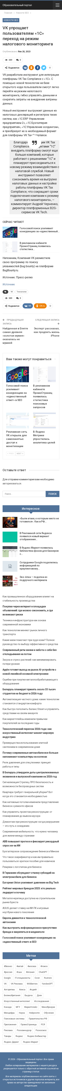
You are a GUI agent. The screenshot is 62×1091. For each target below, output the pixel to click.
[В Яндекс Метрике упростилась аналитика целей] (44, 420)
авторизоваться (12, 483)
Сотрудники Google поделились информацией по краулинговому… (39, 565)
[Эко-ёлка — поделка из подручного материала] (10, 580)
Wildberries (32, 984)
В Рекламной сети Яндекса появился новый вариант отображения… (36, 536)
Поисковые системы (14, 1019)
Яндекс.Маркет (30, 1042)
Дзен (39, 995)
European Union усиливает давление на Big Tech (31, 882)
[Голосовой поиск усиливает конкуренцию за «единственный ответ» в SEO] (10, 232)
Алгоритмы (9, 989)
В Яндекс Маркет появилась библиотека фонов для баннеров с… (39, 550)
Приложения (10, 1024)
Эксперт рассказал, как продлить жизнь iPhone (46, 332)
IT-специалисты (22, 978)
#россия (8, 972)
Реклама (8, 1030)
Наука (22, 1013)
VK (12, 292)
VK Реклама (17, 984)
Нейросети (34, 1013)
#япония (30, 972)
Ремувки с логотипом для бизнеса (22, 867)
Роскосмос (41, 1030)
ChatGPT (43, 972)
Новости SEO (11, 20)
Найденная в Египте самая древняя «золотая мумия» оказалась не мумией (15, 335)
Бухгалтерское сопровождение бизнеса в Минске (31, 851)
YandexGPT (47, 984)
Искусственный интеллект (17, 1001)
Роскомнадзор (24, 1030)
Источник (9, 284)
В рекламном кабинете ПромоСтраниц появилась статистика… (35, 246)
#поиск (44, 966)
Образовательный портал (17, 5)
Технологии (22, 292)
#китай (20, 966)
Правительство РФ (38, 1019)
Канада (8, 1007)
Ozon (37, 978)
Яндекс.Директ (11, 1042)
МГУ (18, 1007)
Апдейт (33, 989)
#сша (19, 972)
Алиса (22, 989)
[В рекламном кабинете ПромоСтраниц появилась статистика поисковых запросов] (10, 246)
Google (7, 978)
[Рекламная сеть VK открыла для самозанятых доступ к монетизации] (17, 420)
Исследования (41, 1001)
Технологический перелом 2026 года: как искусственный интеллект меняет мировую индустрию (28, 733)
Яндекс (19, 1036)
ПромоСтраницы (29, 1024)
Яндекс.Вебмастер (36, 1036)
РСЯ (43, 1024)
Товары (7, 1036)
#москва (32, 966)
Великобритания (12, 995)
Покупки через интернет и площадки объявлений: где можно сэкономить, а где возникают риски (28, 610)
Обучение (49, 1013)
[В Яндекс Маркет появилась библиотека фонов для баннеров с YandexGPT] (10, 551)
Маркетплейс (30, 1007)
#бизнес (8, 966)
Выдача (29, 995)
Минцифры (9, 1013)
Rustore (48, 978)
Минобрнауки (48, 1007)
